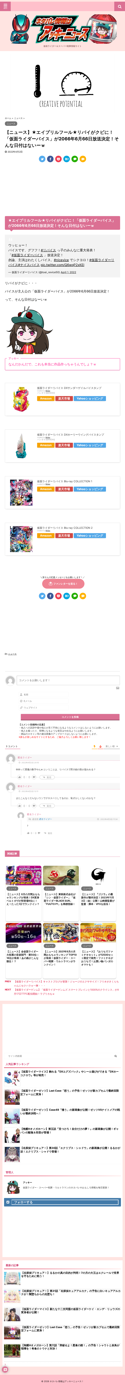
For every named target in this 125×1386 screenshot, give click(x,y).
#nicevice (61, 260)
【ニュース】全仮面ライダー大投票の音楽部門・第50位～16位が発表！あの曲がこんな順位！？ (23, 956)
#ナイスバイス (29, 265)
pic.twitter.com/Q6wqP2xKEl (62, 265)
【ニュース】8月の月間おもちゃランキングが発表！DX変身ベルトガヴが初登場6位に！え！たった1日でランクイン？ (23, 899)
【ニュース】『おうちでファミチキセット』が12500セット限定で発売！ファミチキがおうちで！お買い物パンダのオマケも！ (97, 958)
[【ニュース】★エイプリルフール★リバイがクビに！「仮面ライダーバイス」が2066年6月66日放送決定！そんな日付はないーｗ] (66, 159)
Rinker (48, 391)
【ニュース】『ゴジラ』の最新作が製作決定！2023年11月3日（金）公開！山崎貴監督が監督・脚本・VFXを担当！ (98, 899)
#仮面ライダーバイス (27, 255)
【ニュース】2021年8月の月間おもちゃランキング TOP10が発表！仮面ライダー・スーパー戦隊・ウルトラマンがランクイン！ (60, 958)
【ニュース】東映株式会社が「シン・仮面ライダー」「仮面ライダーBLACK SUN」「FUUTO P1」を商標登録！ (60, 899)
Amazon (46, 398)
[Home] (62, 41)
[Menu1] (62, 6)
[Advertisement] (62, 190)
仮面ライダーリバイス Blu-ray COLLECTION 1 (64, 481)
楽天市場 (64, 398)
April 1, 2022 (68, 272)
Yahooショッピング (90, 398)
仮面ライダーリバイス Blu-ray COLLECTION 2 (65, 527)
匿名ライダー (45, 819)
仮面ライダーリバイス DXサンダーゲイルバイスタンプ (69, 388)
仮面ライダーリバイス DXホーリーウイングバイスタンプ (70, 434)
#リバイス (48, 250)
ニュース (12, 654)
